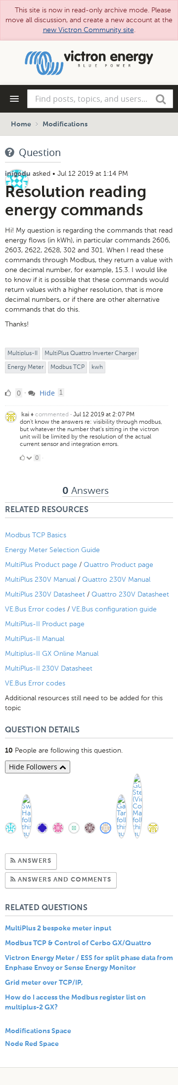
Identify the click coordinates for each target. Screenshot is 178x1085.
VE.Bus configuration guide (114, 609)
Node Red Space (32, 1044)
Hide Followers (34, 766)
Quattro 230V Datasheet (131, 594)
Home (21, 124)
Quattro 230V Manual (116, 579)
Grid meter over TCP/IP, (44, 982)
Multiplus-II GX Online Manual (51, 653)
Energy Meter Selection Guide (52, 550)
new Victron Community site (88, 30)
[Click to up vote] (22, 457)
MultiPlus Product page (42, 565)
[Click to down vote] (30, 457)
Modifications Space (38, 1031)
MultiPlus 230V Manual (40, 579)
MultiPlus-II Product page (46, 624)
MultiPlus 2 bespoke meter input (58, 928)
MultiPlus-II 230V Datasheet (49, 668)
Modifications (65, 124)
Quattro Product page (119, 565)
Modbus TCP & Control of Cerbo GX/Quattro (78, 943)
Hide (46, 393)
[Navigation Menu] (14, 98)
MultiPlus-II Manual (34, 639)
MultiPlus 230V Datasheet (46, 594)
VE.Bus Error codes (35, 609)
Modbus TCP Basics (35, 535)
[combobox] (100, 98)
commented (52, 414)
